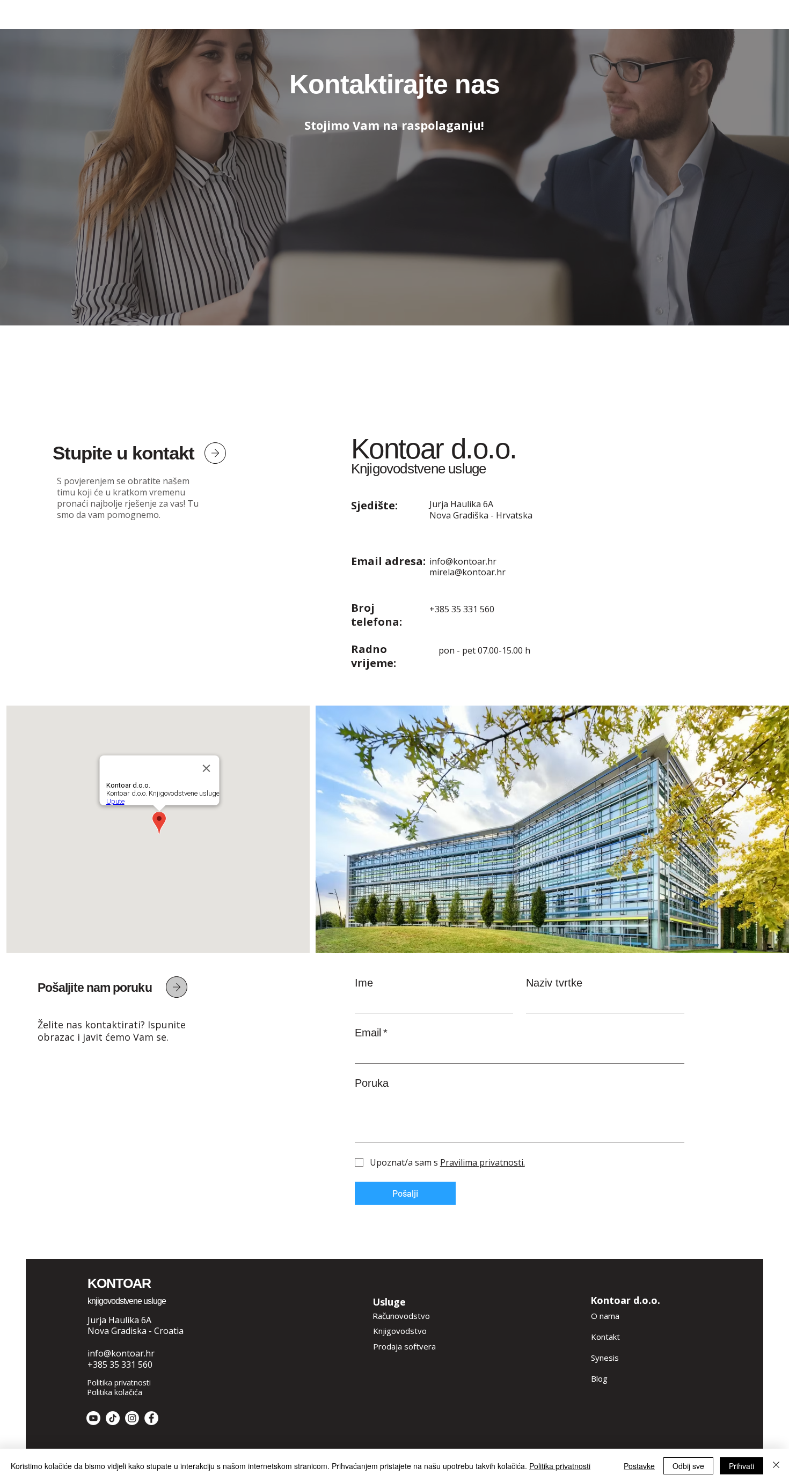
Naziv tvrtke (554, 983)
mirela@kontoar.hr (467, 572)
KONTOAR (119, 1283)
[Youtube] (93, 1418)
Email (371, 1033)
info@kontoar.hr (462, 561)
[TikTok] (113, 1418)
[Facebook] (151, 1418)
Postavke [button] (639, 1465)
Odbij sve (688, 1465)
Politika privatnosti (559, 1465)
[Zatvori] (776, 1465)
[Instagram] (132, 1418)
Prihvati (741, 1465)
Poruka (372, 1083)
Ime (364, 983)
